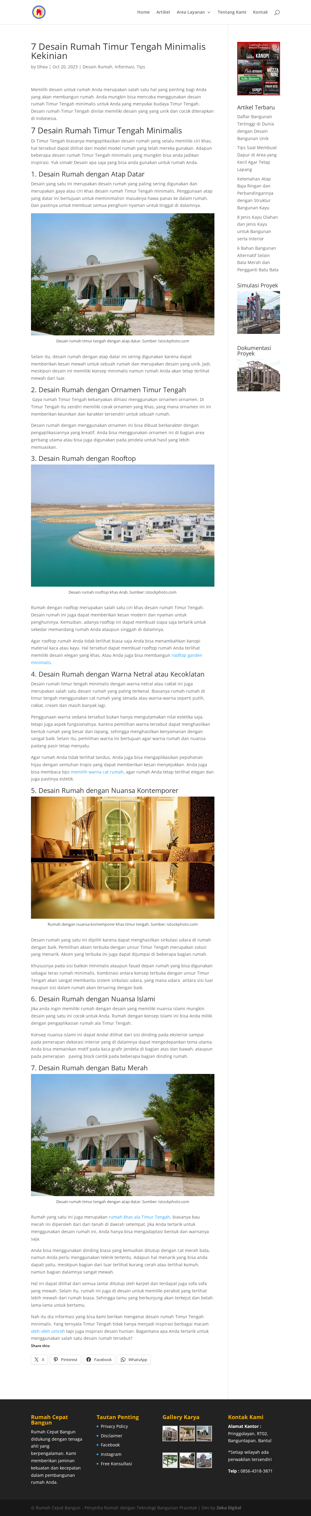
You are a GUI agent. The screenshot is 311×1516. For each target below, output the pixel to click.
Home (143, 12)
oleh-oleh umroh (48, 1331)
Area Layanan (191, 12)
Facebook (110, 1445)
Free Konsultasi (116, 1463)
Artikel (163, 12)
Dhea (42, 67)
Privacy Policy (114, 1426)
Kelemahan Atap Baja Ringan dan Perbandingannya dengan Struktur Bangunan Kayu (255, 193)
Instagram (111, 1454)
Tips (141, 67)
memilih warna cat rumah (97, 772)
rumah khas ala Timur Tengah (139, 1217)
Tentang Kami (232, 12)
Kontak (260, 12)
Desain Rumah (97, 67)
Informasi (124, 67)
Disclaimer (111, 1436)
